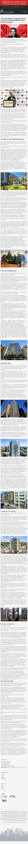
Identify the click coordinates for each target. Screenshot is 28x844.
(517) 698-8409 (8, 761)
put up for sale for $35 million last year (15, 561)
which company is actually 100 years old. (11, 159)
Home (2, 774)
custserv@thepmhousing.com (17, 6)
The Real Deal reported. (16, 436)
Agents (2, 787)
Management (3, 778)
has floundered (7, 570)
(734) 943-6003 (6, 764)
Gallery (2, 788)
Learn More (22, 4)
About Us (3, 776)
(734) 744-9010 (7, 763)
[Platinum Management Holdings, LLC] (7, 11)
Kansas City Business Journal (9, 467)
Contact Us (3, 777)
